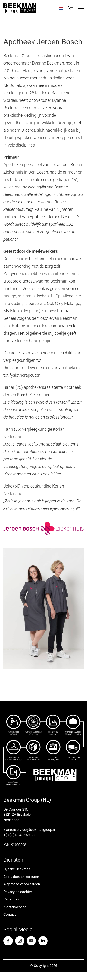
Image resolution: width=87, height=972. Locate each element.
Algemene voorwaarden (21, 884)
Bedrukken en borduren (21, 877)
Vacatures (11, 899)
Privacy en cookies (18, 892)
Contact (9, 914)
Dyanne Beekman (16, 869)
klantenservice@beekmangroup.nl (29, 830)
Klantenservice (14, 907)
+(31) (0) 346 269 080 (19, 835)
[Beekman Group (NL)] (19, 8)
